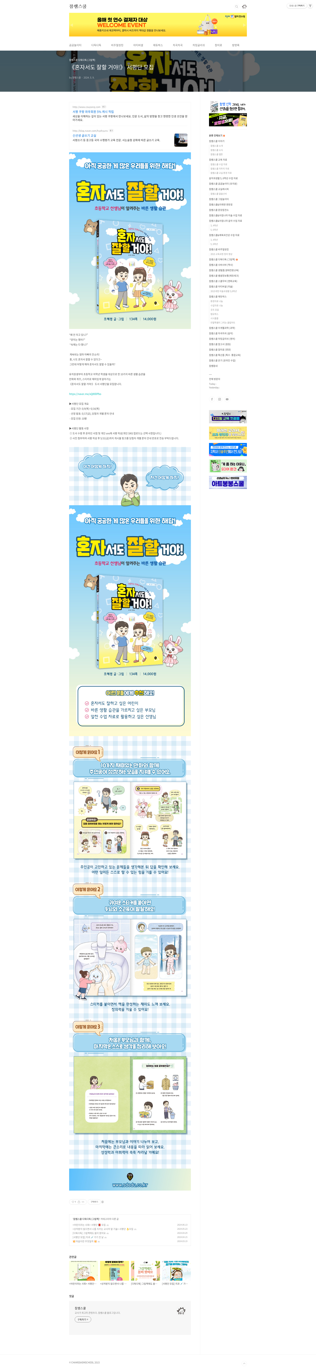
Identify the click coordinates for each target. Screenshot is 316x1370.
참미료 (218, 45)
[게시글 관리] (83, 1201)
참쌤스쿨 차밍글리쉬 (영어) (222, 338)
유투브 (227, 399)
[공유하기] (79, 1201)
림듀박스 (214, 313)
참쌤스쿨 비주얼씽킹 (219, 249)
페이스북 (212, 399)
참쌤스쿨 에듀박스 (218, 296)
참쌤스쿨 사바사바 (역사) (221, 264)
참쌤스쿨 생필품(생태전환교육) (224, 270)
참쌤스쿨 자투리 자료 (220, 168)
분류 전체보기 (216, 135)
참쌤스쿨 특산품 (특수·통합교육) (225, 355)
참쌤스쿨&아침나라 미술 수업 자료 (225, 215)
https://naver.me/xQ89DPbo (85, 394)
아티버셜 (138, 45)
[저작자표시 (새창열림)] (102, 1202)
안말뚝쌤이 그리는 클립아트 (223, 322)
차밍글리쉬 (199, 45)
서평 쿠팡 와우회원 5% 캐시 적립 (93, 112)
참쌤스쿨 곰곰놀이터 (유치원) (223, 183)
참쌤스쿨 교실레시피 (219, 189)
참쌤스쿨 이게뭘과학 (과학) (222, 327)
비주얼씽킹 (117, 45)
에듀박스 (158, 45)
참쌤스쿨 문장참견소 (219, 209)
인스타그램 (220, 399)
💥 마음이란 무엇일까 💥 (85, 1241)
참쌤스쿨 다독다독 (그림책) (86, 1218)
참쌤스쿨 (78, 6)
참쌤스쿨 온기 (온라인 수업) (222, 360)
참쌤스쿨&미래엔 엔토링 (221, 204)
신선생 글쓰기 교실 (84, 136)
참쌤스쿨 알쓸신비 (219, 193)
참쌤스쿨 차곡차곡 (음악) (221, 333)
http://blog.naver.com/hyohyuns (90, 130)
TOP (244, 1363)
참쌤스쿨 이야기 (216, 141)
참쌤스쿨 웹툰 (217, 154)
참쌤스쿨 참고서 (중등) (220, 344)
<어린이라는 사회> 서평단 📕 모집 (89, 1224)
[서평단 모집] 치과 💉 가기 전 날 (88, 1237)
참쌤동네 (213, 365)
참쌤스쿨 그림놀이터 (219, 199)
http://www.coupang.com (86, 106)
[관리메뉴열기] (310, 5)
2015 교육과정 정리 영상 (221, 253)
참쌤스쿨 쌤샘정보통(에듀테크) (224, 275)
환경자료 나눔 (217, 301)
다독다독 (96, 45)
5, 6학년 (214, 229)
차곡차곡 (178, 45)
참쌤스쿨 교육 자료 (218, 159)
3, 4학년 (214, 225)
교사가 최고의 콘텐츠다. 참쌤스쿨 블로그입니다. (97, 1312)
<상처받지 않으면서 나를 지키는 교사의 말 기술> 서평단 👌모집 (103, 1229)
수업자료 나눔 (217, 305)
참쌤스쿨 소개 (217, 145)
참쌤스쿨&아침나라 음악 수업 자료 (225, 220)
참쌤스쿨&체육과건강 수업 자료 (224, 235)
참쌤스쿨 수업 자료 (219, 164)
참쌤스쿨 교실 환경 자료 (221, 172)
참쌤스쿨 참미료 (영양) (220, 349)
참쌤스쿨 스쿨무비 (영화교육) (223, 281)
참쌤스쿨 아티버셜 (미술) (221, 286)
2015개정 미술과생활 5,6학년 (224, 291)
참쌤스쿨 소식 (217, 149)
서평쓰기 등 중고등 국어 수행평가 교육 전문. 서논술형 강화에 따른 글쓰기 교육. (116, 140)
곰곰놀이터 (75, 45)
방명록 (235, 45)
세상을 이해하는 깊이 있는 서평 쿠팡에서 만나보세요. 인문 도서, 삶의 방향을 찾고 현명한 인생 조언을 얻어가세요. (130, 118)
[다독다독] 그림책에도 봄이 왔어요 (89, 1233)
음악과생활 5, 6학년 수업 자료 (223, 178)
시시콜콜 (214, 318)
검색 (236, 6)
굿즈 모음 (215, 309)
